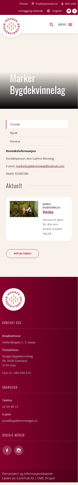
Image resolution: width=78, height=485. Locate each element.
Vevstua (15, 141)
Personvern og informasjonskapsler (27, 474)
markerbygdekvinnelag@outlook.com (40, 166)
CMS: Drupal (46, 478)
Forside (15, 124)
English (57, 11)
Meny (62, 24)
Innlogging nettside (31, 11)
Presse (23, 3)
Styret (13, 133)
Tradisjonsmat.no (47, 3)
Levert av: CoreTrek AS (18, 478)
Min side (70, 3)
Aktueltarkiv (22, 253)
